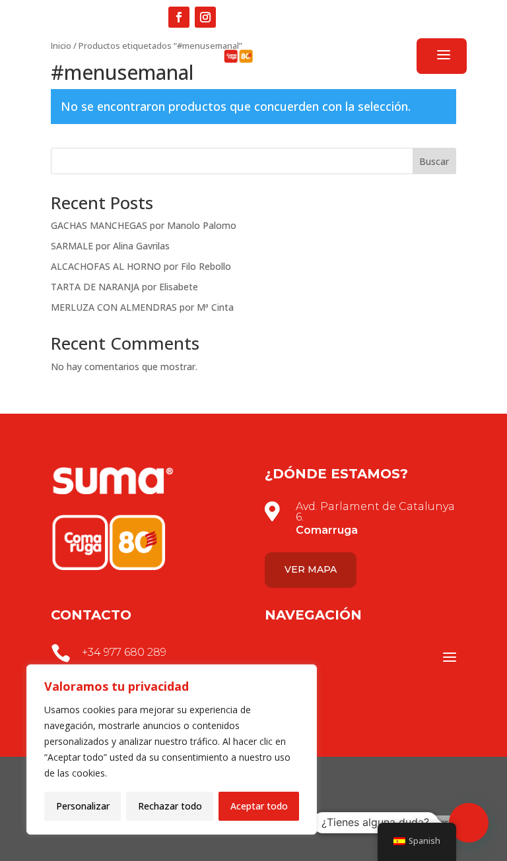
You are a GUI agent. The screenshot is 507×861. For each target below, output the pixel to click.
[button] (469, 823)
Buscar (434, 161)
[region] (171, 749)
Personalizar (83, 806)
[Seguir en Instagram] (205, 17)
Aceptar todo (259, 806)
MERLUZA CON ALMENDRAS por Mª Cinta (142, 307)
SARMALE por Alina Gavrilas (110, 245)
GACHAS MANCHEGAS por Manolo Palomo (143, 225)
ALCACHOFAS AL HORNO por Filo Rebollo (141, 266)
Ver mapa (311, 569)
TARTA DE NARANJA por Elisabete (124, 286)
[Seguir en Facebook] (178, 17)
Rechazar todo (170, 806)
